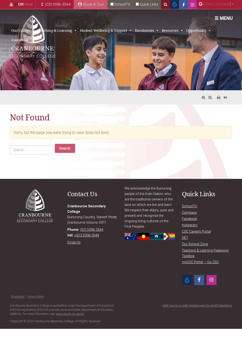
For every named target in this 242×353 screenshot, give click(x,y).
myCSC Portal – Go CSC (200, 262)
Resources (170, 30)
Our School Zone (195, 244)
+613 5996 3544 (86, 235)
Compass (189, 213)
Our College (20, 30)
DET (185, 238)
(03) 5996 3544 (57, 4)
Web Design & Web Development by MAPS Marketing (197, 305)
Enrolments (144, 30)
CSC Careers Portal (196, 232)
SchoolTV (122, 4)
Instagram (189, 225)
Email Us (74, 242)
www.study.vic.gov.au (70, 314)
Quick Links (148, 4)
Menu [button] (226, 18)
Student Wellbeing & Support (103, 30)
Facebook (189, 219)
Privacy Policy (35, 296)
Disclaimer (17, 296)
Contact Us (19, 39)
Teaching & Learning (55, 30)
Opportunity (196, 30)
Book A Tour (93, 4)
